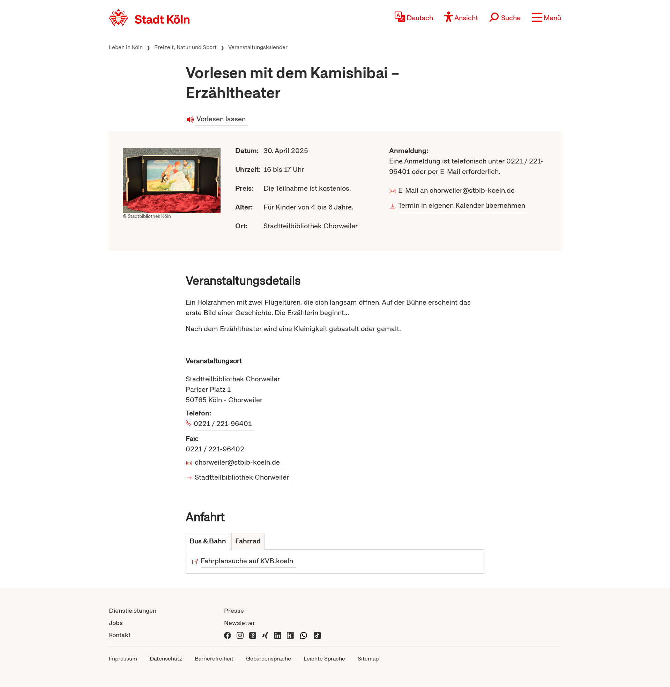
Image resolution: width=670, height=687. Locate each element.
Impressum (123, 658)
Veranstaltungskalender (258, 47)
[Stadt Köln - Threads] (252, 635)
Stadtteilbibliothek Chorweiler (242, 477)
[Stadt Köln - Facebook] (227, 635)
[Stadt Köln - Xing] (265, 635)
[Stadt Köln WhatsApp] (303, 635)
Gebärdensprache (268, 658)
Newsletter (239, 623)
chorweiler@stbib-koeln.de (237, 462)
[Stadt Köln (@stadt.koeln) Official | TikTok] (317, 635)
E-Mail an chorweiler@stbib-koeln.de (457, 190)
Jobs (116, 623)
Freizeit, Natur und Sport (185, 47)
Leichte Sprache (324, 658)
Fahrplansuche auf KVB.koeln (247, 560)
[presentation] (208, 541)
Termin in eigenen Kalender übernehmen (462, 205)
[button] (546, 17)
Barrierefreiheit (214, 658)
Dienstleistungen (132, 610)
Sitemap (368, 658)
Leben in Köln (126, 47)
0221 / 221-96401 (223, 423)
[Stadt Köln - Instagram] (240, 635)
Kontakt (120, 635)
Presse (234, 610)
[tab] (208, 541)
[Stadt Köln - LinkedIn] (277, 635)
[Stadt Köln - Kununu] (290, 635)
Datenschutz (166, 658)
